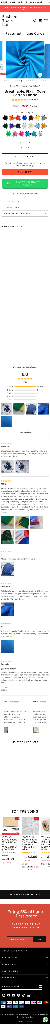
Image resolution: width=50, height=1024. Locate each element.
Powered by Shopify (25, 1022)
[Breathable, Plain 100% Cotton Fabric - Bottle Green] (4, 324)
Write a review (25, 432)
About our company (14, 951)
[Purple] (11, 126)
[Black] (5, 118)
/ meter (13, 331)
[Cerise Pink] (21, 134)
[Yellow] (37, 118)
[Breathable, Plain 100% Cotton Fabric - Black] (4, 322)
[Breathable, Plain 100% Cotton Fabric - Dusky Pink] (7, 327)
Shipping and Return (17, 213)
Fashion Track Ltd (9, 20)
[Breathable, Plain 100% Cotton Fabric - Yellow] (19, 322)
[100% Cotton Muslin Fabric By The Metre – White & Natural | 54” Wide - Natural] (26, 864)
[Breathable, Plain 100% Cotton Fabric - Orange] (7, 322)
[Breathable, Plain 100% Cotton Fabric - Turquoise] (13, 327)
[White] (24, 126)
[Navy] (18, 126)
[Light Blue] (37, 126)
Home (12, 86)
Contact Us (9, 978)
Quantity (24, 142)
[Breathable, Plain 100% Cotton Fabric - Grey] (22, 322)
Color (25, 113)
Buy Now (25, 172)
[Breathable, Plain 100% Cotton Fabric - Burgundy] (16, 322)
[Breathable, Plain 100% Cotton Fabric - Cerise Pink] (10, 327)
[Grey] (43, 118)
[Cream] (31, 126)
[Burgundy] (31, 118)
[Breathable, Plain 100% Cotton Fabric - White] (13, 324)
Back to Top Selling (27, 894)
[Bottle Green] (5, 126)
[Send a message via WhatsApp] (45, 1019)
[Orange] (11, 118)
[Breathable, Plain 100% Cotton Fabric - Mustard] (22, 324)
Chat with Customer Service (27, 183)
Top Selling (33, 86)
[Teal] (34, 134)
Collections (22, 86)
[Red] (18, 118)
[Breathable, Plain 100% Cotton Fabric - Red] (10, 322)
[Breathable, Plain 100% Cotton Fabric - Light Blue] (19, 324)
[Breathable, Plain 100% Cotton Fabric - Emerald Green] (4, 327)
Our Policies (10, 971)
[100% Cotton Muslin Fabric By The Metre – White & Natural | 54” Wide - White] (23, 864)
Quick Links (9, 964)
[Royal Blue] (24, 118)
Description (11, 202)
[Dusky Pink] (15, 134)
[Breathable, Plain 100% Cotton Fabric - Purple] (7, 324)
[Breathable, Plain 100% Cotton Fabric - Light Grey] (19, 327)
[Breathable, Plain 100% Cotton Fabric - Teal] (16, 327)
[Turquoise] (27, 134)
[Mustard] (43, 126)
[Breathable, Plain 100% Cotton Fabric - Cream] (16, 324)
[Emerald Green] (8, 134)
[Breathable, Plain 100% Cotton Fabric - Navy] (10, 324)
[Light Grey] (40, 134)
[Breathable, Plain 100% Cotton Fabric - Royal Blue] (13, 322)
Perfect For (11, 208)
